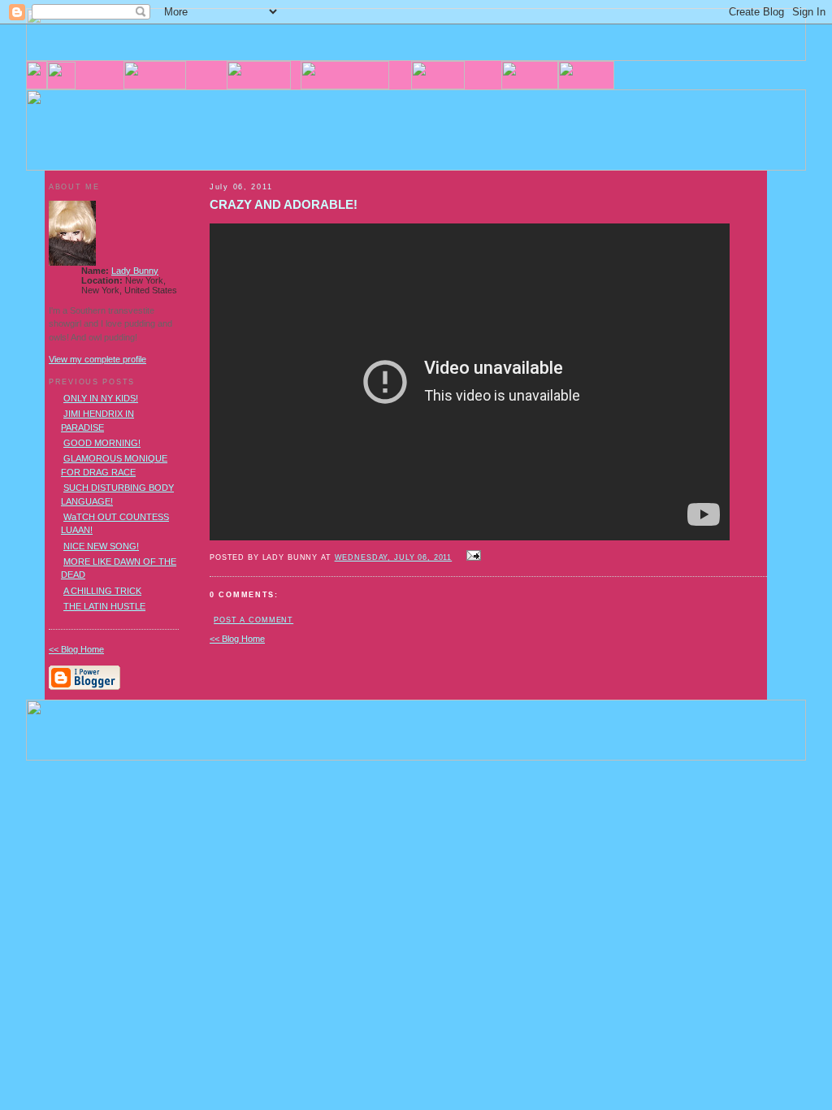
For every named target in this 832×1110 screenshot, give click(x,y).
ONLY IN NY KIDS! (100, 398)
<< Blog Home (237, 639)
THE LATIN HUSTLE (104, 606)
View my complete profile (97, 359)
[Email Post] (471, 557)
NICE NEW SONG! (101, 546)
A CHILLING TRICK (102, 591)
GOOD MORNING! (102, 443)
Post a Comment (253, 620)
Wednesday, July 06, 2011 (394, 557)
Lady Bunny (134, 270)
